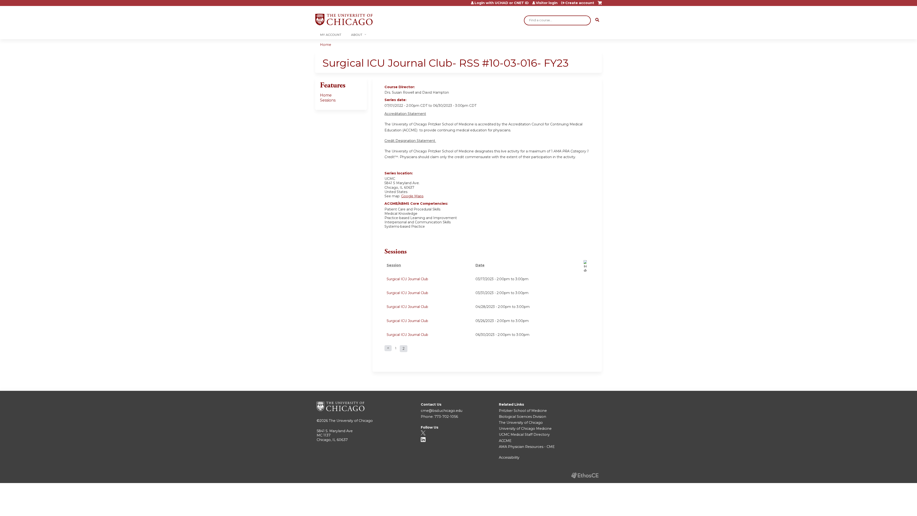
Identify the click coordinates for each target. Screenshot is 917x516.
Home (325, 45)
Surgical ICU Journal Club (407, 279)
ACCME (505, 441)
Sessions (328, 100)
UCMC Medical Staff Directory (524, 434)
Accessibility (509, 457)
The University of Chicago (351, 421)
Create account (579, 3)
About (357, 35)
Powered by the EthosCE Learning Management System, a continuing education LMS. (585, 475)
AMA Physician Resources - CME (527, 447)
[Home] (344, 19)
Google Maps (412, 196)
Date (480, 265)
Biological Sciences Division (522, 416)
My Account (330, 35)
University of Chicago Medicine (525, 428)
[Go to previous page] (388, 348)
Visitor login (547, 3)
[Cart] (600, 4)
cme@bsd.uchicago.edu (441, 410)
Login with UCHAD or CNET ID (501, 3)
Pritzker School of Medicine (523, 410)
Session (394, 265)
